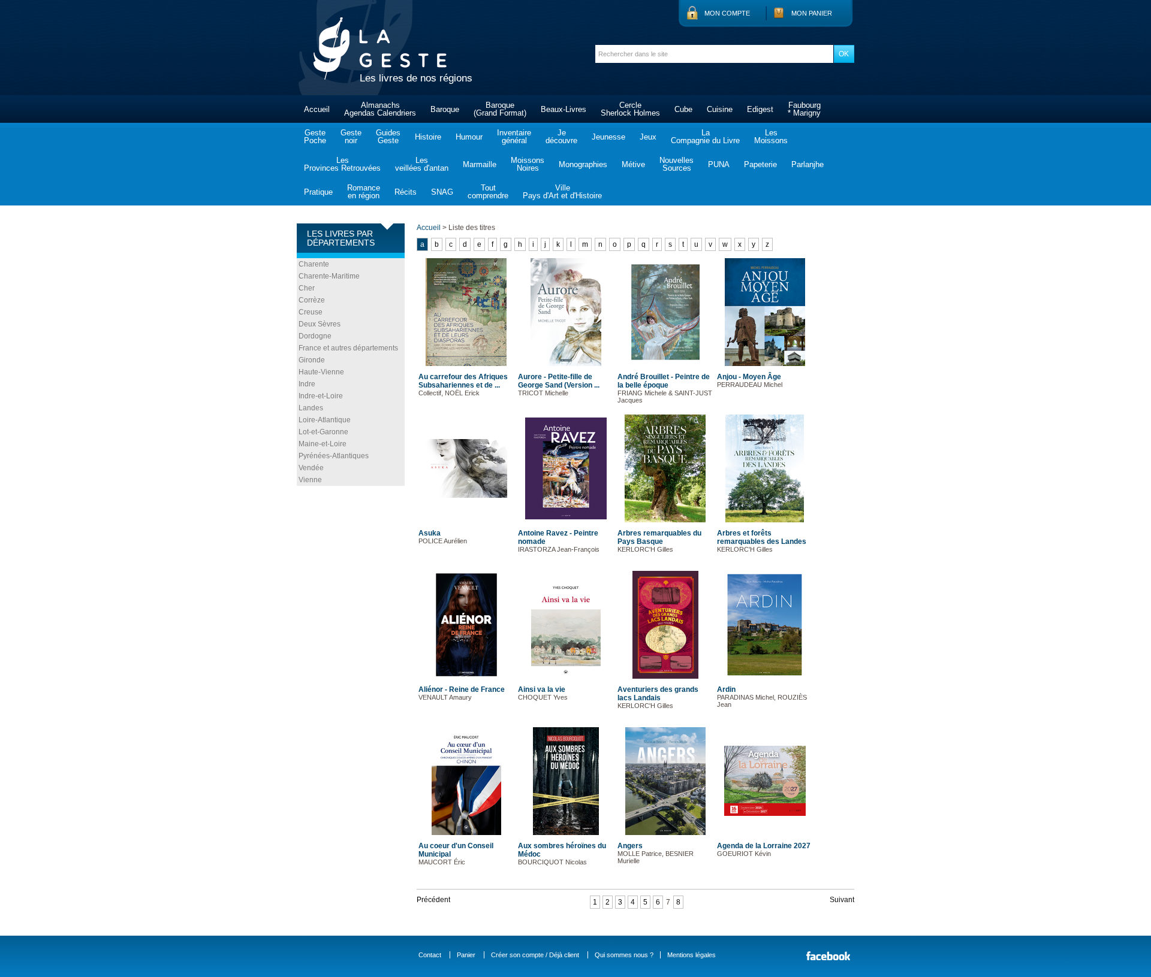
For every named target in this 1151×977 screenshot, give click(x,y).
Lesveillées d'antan (421, 164)
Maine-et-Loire (322, 444)
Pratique (318, 191)
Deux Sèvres (320, 324)
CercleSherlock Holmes (630, 109)
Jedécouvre (561, 136)
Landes (311, 408)
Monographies (583, 164)
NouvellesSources (676, 164)
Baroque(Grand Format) (500, 109)
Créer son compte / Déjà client (535, 954)
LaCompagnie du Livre (705, 136)
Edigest (760, 109)
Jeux (648, 136)
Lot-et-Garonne (323, 432)
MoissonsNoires (527, 164)
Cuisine (720, 109)
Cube (683, 109)
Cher (307, 288)
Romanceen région (363, 191)
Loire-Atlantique (325, 420)
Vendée (311, 468)
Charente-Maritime (329, 276)
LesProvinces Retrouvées (342, 164)
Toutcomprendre (488, 191)
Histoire (428, 136)
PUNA (719, 164)
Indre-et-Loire (321, 396)
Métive (633, 164)
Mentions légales (691, 954)
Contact (429, 954)
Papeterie (760, 164)
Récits (405, 191)
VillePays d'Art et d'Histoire (562, 191)
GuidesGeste (388, 136)
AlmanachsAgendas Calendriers (380, 109)
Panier (466, 954)
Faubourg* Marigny (804, 109)
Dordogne (315, 336)
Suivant (842, 900)
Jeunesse (608, 136)
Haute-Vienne (321, 372)
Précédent (433, 900)
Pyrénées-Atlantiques (334, 456)
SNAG (442, 191)
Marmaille (479, 164)
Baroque (444, 109)
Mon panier (811, 13)
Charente (314, 264)
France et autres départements (348, 348)
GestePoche (315, 136)
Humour (469, 136)
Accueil (317, 109)
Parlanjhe (807, 164)
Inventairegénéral (514, 136)
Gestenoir (351, 136)
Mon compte (727, 13)
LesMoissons (771, 136)
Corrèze (312, 300)
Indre (307, 384)
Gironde (312, 360)
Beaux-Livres (563, 109)
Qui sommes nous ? (624, 954)
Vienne (310, 480)
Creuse (311, 312)
